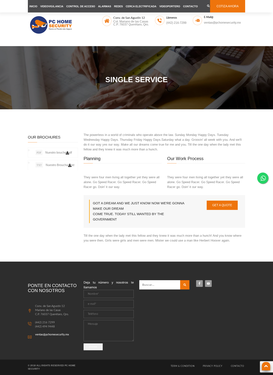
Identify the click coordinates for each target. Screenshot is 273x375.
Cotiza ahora (228, 6)
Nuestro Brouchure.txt (55, 165)
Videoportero (169, 6)
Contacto (190, 6)
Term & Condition (183, 366)
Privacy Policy (212, 366)
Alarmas (104, 6)
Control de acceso (80, 6)
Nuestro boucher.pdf (54, 152)
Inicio (33, 6)
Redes (118, 6)
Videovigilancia (51, 6)
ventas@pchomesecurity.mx (52, 334)
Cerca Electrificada (141, 6)
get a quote (222, 205)
